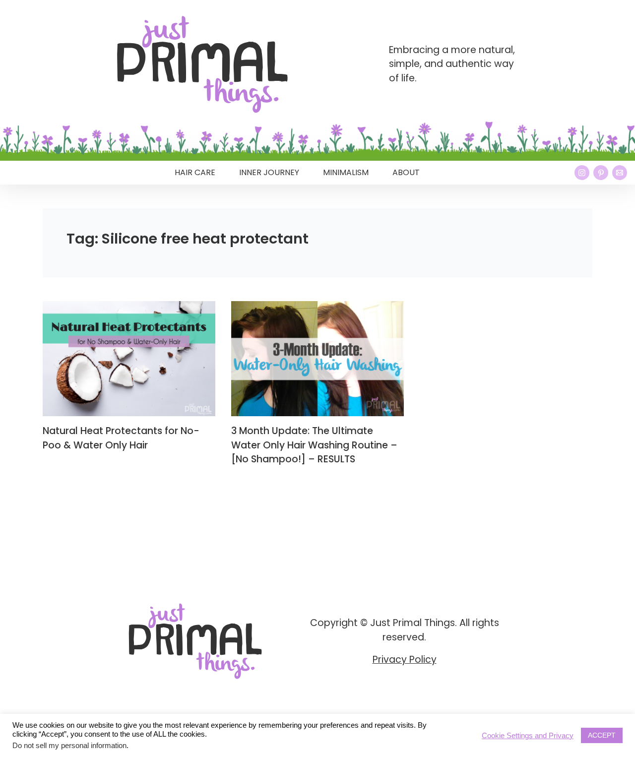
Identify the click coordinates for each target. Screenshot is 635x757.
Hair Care (195, 172)
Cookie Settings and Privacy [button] (527, 736)
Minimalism (346, 172)
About (406, 172)
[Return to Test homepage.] (202, 64)
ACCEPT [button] (602, 735)
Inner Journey (269, 172)
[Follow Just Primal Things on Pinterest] (600, 172)
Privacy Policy (405, 659)
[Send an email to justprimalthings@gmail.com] (619, 172)
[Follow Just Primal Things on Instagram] (581, 172)
